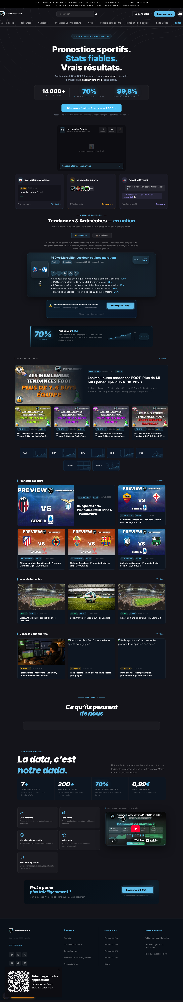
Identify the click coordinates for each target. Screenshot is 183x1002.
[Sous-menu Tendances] (32, 23)
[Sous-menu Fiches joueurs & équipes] (151, 23)
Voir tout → (163, 359)
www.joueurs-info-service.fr (91, 5)
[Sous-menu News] (94, 23)
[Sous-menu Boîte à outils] (169, 23)
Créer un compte (164, 14)
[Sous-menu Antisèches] (50, 23)
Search (96, 14)
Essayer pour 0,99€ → (137, 890)
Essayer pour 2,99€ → (120, 306)
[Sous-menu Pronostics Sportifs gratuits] (82, 23)
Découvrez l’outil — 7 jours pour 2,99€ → (91, 108)
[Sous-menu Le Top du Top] (15, 23)
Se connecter (142, 13)
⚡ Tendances (81, 235)
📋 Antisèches (102, 235)
